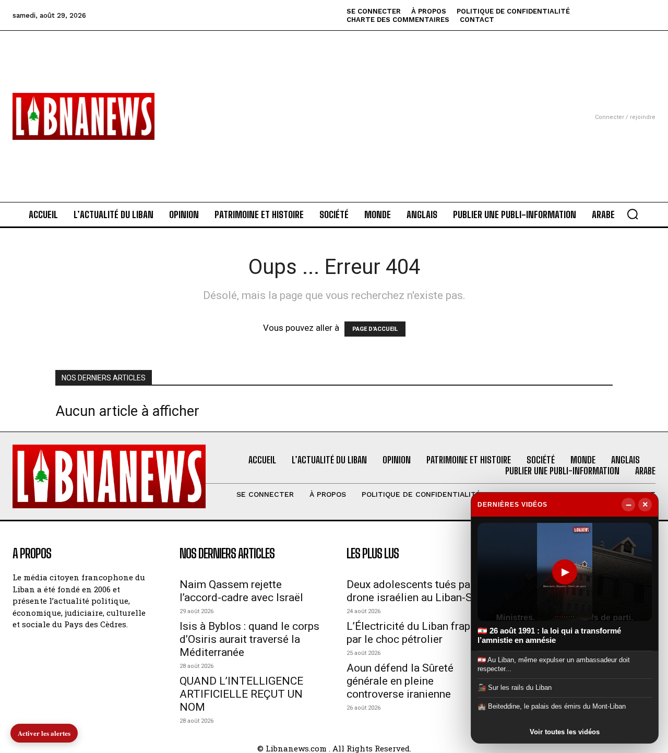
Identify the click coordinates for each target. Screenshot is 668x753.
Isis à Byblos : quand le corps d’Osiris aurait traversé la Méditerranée (249, 639)
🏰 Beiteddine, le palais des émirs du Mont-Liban (552, 706)
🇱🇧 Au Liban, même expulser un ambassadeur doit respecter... (554, 664)
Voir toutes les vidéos (565, 732)
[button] (632, 213)
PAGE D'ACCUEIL (375, 329)
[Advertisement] (334, 104)
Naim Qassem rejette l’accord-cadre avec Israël (241, 591)
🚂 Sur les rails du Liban (515, 687)
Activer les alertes (44, 733)
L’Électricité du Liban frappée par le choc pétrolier (417, 633)
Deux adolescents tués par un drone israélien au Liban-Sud (417, 591)
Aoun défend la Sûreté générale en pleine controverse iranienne (400, 681)
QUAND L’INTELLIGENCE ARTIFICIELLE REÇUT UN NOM (241, 694)
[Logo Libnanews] (83, 116)
